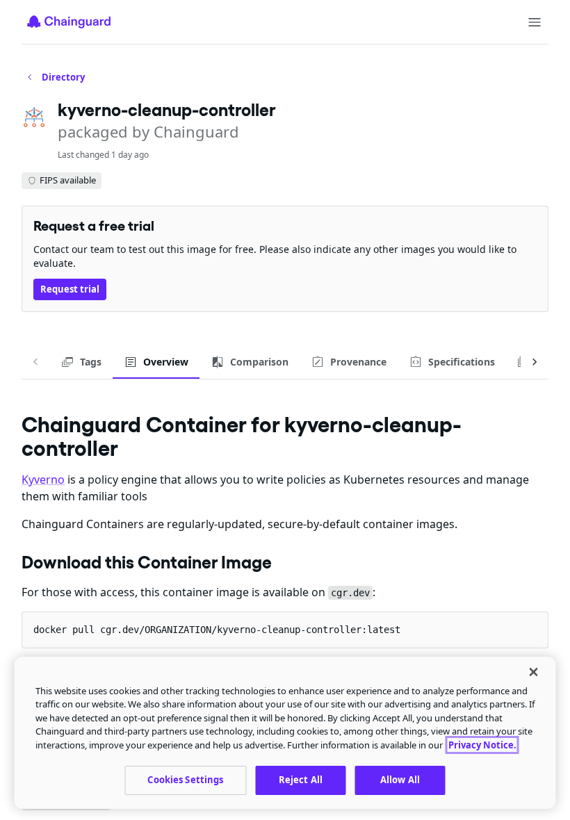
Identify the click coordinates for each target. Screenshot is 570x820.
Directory (63, 77)
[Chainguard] (69, 21)
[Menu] (534, 22)
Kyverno (43, 479)
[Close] (534, 672)
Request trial (69, 289)
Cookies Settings (185, 779)
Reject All (301, 779)
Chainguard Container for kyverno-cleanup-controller (242, 436)
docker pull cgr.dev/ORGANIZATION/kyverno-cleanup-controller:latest (216, 629)
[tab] (81, 362)
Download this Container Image (147, 562)
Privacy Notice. (482, 745)
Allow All (400, 779)
